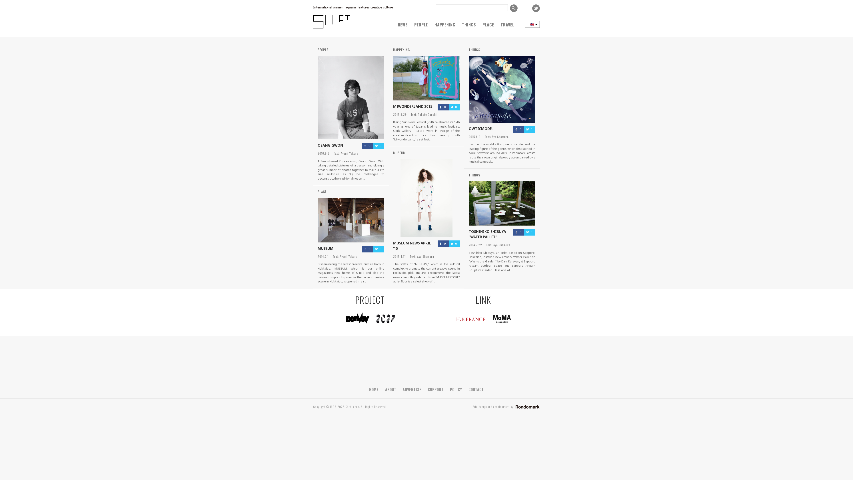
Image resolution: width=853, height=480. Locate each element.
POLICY (456, 389)
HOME (374, 389)
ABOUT (390, 389)
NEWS (403, 25)
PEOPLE (421, 25)
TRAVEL (507, 25)
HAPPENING (444, 25)
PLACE (488, 25)
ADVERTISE (412, 389)
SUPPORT (436, 389)
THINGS (469, 25)
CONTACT (476, 389)
